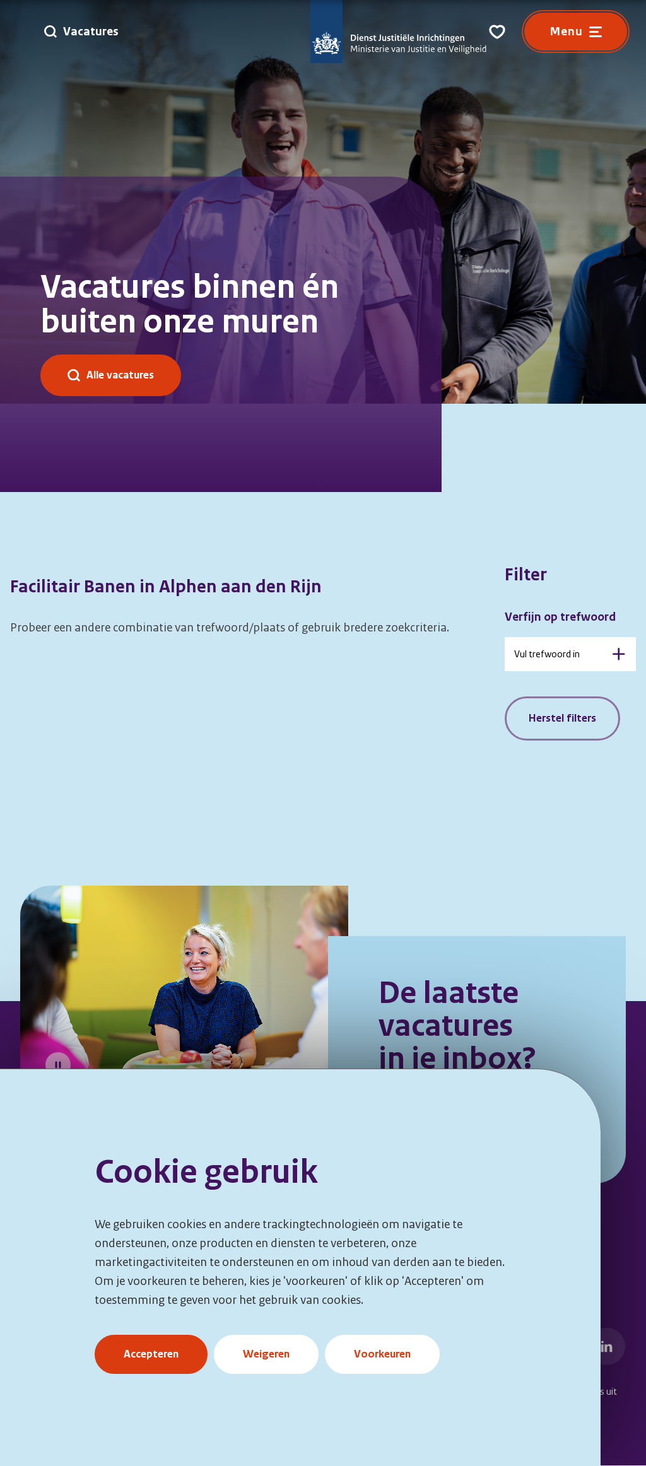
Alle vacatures (120, 375)
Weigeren (266, 1354)
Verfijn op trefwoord (560, 617)
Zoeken (619, 654)
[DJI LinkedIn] (607, 1346)
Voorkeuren (382, 1354)
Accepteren (151, 1354)
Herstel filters (562, 718)
